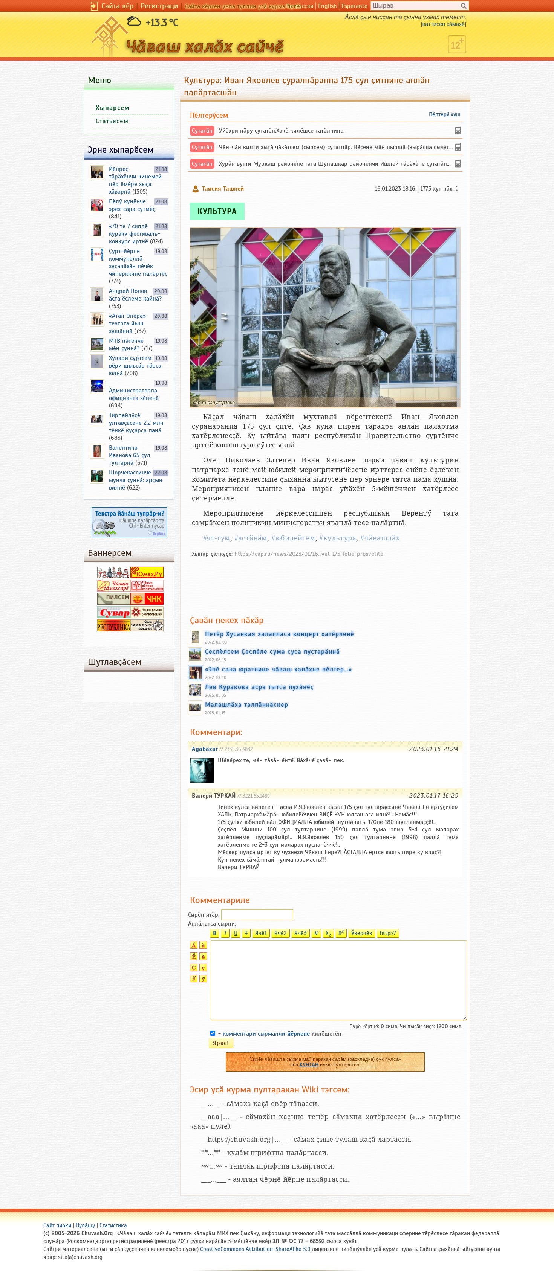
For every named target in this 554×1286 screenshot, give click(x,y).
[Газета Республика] (113, 629)
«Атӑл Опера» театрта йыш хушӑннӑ (127, 323)
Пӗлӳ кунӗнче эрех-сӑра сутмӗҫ (132, 205)
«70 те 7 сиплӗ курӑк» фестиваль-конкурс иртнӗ (134, 234)
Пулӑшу (85, 1225)
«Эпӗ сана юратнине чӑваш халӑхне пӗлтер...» (278, 669)
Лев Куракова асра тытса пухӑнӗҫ (259, 687)
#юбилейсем (293, 538)
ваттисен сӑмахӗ (443, 24)
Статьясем (112, 121)
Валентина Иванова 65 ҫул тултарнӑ (129, 455)
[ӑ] (202, 946)
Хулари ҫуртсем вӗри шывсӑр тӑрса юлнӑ (135, 365)
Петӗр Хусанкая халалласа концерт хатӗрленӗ (279, 634)
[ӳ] (202, 980)
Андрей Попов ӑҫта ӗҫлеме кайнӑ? (135, 294)
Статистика (113, 1225)
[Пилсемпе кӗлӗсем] (113, 603)
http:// (388, 933)
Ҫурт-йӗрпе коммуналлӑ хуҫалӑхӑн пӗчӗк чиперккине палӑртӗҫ (138, 262)
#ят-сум (216, 538)
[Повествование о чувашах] (113, 576)
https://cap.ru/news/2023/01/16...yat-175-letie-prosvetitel (309, 554)
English (327, 6)
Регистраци (159, 6)
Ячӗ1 (261, 933)
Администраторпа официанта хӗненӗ (134, 394)
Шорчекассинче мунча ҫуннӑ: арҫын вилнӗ (135, 480)
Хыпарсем (112, 108)
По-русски (300, 6)
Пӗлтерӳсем (209, 115)
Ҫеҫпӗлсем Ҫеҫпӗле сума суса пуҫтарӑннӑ (272, 651)
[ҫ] (202, 969)
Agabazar (205, 749)
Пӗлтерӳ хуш (445, 114)
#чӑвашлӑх (380, 538)
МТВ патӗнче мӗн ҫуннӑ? (126, 344)
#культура (337, 538)
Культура (217, 211)
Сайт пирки (57, 1225)
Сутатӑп (202, 130)
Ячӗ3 (300, 933)
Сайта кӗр (117, 6)
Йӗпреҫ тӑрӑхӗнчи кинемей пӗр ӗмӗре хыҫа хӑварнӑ (135, 180)
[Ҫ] (192, 969)
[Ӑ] (192, 946)
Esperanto (354, 6)
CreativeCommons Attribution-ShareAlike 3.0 (255, 1249)
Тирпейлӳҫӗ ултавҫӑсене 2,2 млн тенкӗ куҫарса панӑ (136, 423)
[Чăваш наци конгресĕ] (147, 603)
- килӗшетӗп (279, 1033)
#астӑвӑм (250, 538)
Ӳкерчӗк (361, 933)
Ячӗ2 (280, 933)
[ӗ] (202, 958)
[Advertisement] (325, 583)
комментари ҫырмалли (266, 1033)
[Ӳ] (192, 980)
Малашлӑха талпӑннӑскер (246, 704)
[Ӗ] (192, 958)
